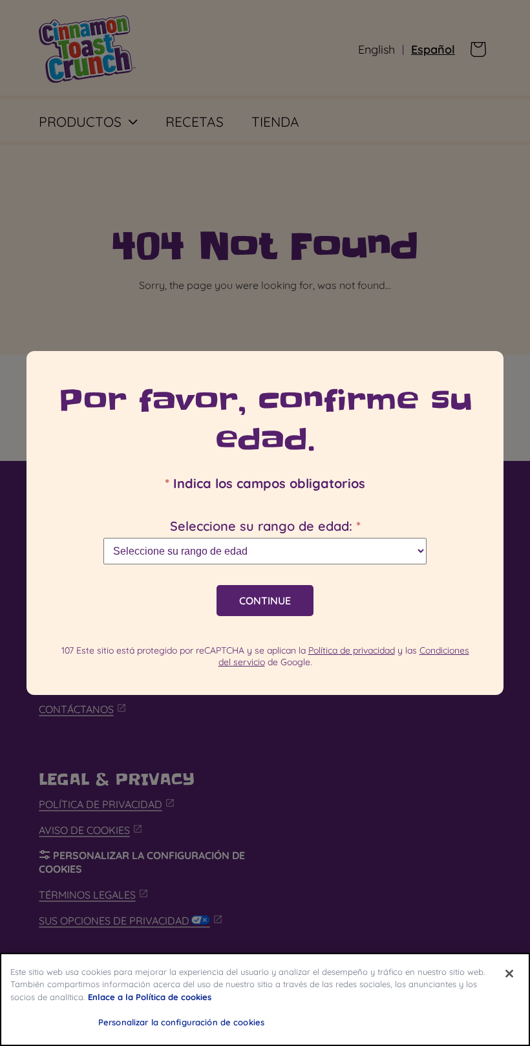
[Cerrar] (509, 973)
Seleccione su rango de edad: (265, 526)
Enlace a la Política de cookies (149, 997)
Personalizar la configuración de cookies (181, 1022)
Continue (265, 600)
